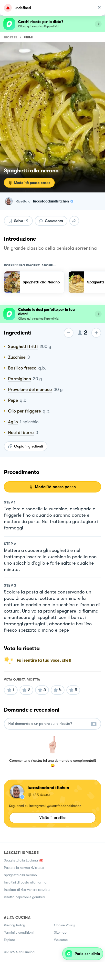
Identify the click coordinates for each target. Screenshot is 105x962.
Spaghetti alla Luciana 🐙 (23, 860)
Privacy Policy (14, 925)
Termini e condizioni (18, 932)
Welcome (61, 940)
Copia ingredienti (28, 446)
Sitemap (60, 932)
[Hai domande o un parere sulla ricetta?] (48, 723)
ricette (10, 37)
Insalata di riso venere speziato (27, 890)
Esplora (9, 940)
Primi (28, 37)
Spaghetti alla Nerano (20, 875)
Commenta (54, 221)
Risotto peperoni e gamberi (24, 897)
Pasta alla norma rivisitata (24, 868)
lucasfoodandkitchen (51, 201)
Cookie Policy (64, 925)
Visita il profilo (52, 817)
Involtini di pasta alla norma (25, 882)
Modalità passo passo (32, 182)
